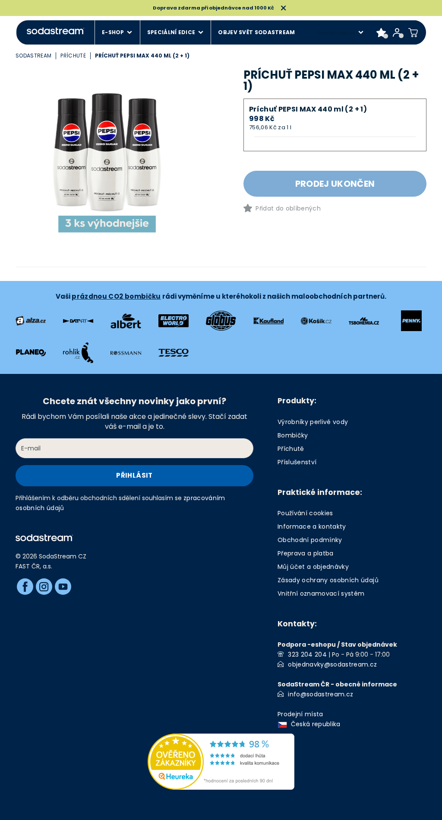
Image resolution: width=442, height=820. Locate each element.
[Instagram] (44, 586)
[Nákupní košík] (413, 32)
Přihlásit (134, 475)
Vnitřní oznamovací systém (321, 593)
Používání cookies (305, 513)
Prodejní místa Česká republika (311, 719)
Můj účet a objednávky (313, 566)
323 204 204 (307, 654)
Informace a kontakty (312, 526)
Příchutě (73, 55)
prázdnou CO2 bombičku (116, 296)
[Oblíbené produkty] (381, 32)
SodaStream (33, 55)
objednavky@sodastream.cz (332, 664)
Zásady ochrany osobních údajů (328, 580)
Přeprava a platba (306, 553)
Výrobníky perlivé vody (313, 422)
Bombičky (293, 435)
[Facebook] (25, 586)
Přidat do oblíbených (288, 208)
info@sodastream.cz (320, 694)
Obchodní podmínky (310, 540)
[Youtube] (63, 586)
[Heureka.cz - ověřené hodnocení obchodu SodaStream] (221, 761)
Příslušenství (297, 462)
